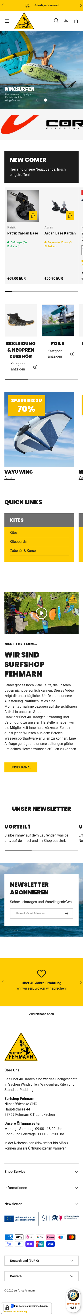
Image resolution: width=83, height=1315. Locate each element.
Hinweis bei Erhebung (15, 1311)
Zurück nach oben (41, 1014)
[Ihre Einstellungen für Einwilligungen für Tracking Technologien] (7, 1307)
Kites (13, 532)
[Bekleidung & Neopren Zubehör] (21, 320)
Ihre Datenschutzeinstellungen (31, 1306)
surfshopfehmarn (24, 1290)
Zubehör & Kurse (23, 551)
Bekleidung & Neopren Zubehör (21, 350)
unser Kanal (21, 767)
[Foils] (58, 320)
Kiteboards (18, 541)
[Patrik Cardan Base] (23, 206)
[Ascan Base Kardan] (60, 206)
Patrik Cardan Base (22, 233)
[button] (76, 21)
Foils (57, 343)
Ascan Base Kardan (60, 233)
